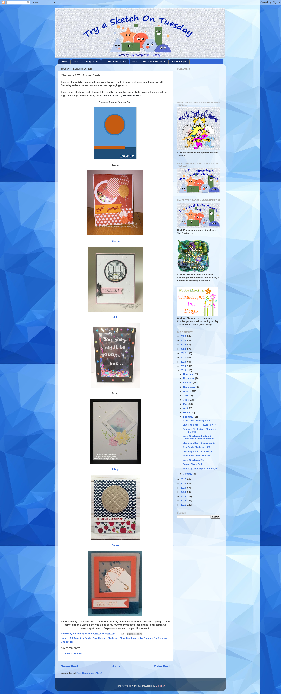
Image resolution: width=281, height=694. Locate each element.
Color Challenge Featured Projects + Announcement (198, 437)
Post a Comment (74, 653)
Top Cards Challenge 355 (196, 447)
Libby (115, 469)
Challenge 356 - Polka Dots (198, 451)
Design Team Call (192, 464)
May (185, 404)
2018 (184, 370)
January (188, 474)
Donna (115, 545)
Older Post (162, 666)
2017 (184, 479)
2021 (184, 357)
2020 (184, 362)
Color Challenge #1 (193, 460)
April (186, 408)
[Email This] (128, 633)
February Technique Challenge (200, 468)
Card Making (99, 638)
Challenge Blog (116, 638)
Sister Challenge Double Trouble (149, 61)
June (186, 400)
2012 (184, 500)
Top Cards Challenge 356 (196, 420)
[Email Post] (122, 633)
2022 (184, 353)
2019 (184, 366)
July (186, 395)
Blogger (160, 686)
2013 (184, 496)
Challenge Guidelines (115, 61)
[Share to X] (134, 633)
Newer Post (69, 666)
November (189, 378)
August (187, 391)
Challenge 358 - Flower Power (199, 425)
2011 (184, 505)
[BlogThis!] (131, 633)
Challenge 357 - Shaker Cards (199, 443)
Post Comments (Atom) (89, 673)
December (189, 374)
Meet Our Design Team (86, 61)
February (188, 417)
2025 (184, 340)
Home (64, 61)
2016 (184, 483)
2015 (184, 488)
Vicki (115, 317)
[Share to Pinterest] (140, 633)
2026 (184, 336)
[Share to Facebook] (137, 633)
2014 (184, 492)
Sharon (115, 241)
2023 (184, 349)
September (189, 387)
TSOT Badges (179, 61)
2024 (184, 345)
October (188, 382)
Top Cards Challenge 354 (196, 455)
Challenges (132, 638)
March (187, 412)
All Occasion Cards (80, 638)
